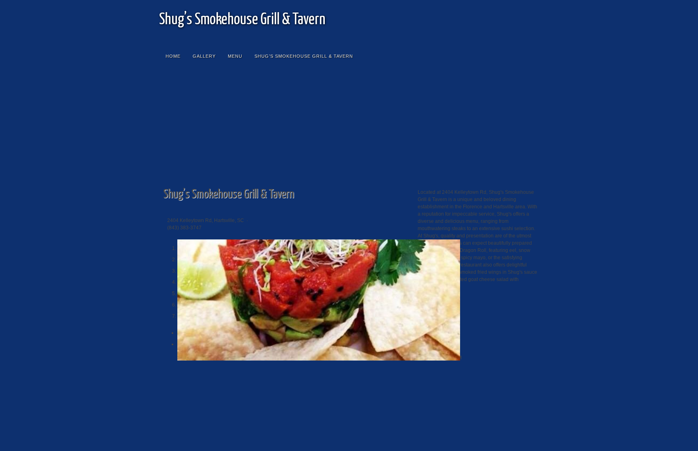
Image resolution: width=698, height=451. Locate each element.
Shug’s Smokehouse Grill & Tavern (242, 20)
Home (173, 56)
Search (531, 56)
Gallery (204, 56)
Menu (235, 56)
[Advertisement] (349, 128)
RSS (524, 11)
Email (512, 11)
